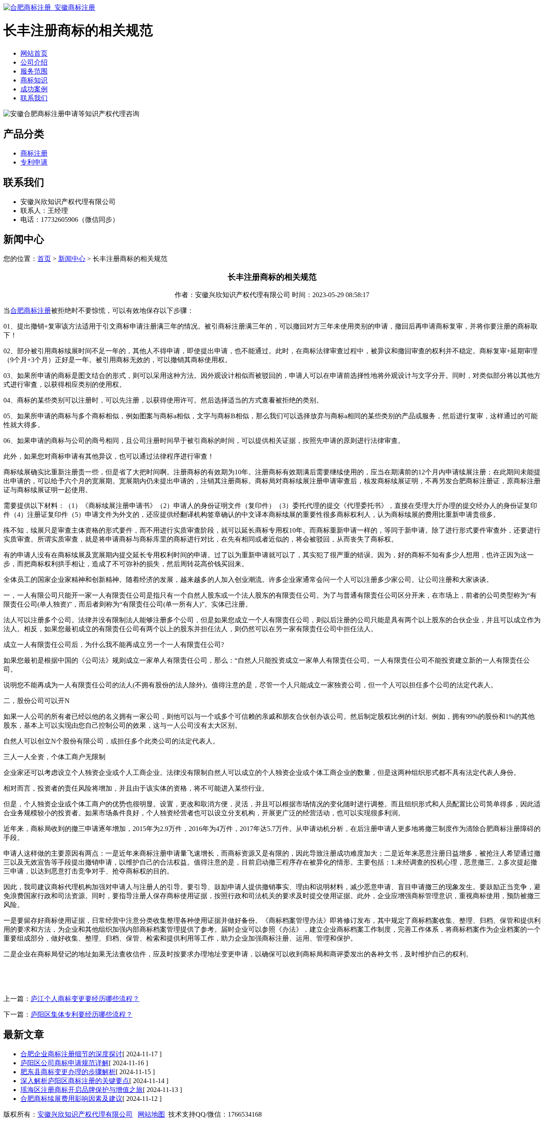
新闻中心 (71, 258)
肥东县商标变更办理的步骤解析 (68, 1071)
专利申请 (34, 162)
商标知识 (34, 80)
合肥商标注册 (30, 310)
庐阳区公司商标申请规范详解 (64, 1062)
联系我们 (34, 98)
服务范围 (34, 71)
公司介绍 (34, 62)
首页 (44, 258)
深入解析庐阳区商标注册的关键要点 (74, 1080)
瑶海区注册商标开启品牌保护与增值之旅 (81, 1089)
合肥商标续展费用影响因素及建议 (71, 1098)
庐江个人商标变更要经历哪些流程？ (85, 998)
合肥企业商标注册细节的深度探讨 (71, 1054)
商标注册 (34, 153)
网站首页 (34, 53)
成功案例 (34, 89)
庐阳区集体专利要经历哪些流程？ (82, 1014)
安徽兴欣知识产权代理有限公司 (85, 1114)
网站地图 (151, 1114)
